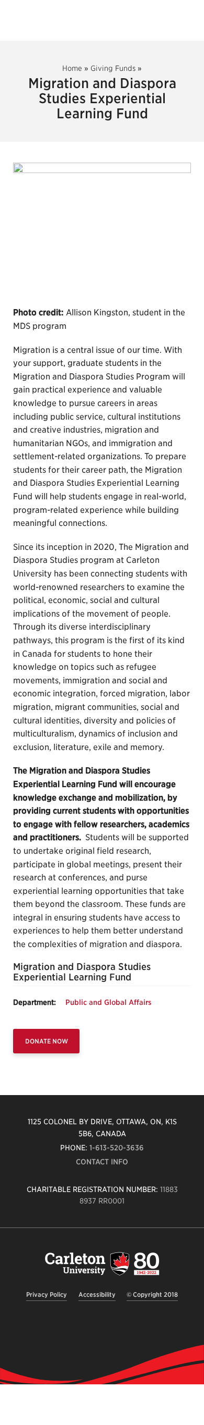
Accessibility (97, 1294)
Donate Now (46, 1041)
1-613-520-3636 (116, 1148)
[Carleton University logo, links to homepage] (102, 1263)
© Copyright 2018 (152, 1294)
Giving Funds (112, 68)
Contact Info (102, 1162)
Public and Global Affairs (108, 1002)
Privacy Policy (46, 1294)
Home (72, 68)
